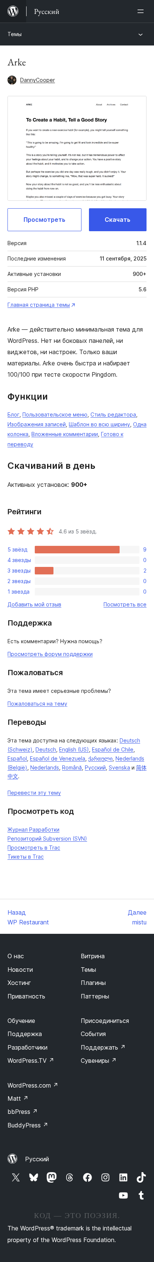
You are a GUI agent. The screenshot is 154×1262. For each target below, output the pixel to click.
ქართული (100, 758)
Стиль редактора (113, 414)
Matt (17, 1098)
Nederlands (44, 767)
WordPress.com (32, 1085)
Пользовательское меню (54, 414)
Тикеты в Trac (25, 856)
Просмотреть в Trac (33, 847)
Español (17, 758)
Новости (20, 969)
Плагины (93, 982)
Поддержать (103, 1047)
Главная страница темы (38, 304)
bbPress (22, 1111)
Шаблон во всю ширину (99, 424)
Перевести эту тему (34, 792)
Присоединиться (105, 1020)
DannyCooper (37, 80)
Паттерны (95, 996)
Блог (13, 414)
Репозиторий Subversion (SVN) (47, 838)
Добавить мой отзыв (34, 604)
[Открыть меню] (142, 11)
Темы (14, 34)
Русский (95, 767)
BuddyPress (27, 1125)
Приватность (26, 996)
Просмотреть (44, 219)
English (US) (74, 749)
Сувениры (99, 1060)
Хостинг (19, 982)
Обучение (21, 1020)
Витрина (93, 956)
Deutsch (46, 749)
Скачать (117, 219)
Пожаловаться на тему (37, 703)
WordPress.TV (30, 1060)
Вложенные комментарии (64, 434)
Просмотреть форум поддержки (50, 654)
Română (72, 767)
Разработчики (27, 1047)
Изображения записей (36, 424)
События (93, 1034)
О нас (15, 956)
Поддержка (24, 1034)
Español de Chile (112, 749)
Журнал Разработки (33, 829)
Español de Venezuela (57, 758)
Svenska (119, 767)
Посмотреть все (125, 604)
